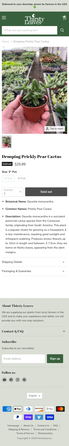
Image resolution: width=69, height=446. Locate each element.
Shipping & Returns (18, 429)
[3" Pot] (8, 182)
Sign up (55, 359)
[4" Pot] (22, 182)
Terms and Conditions (44, 429)
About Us (28, 425)
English (33, 395)
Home (5, 41)
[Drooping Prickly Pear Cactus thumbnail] (6, 142)
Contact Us (43, 425)
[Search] (62, 30)
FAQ (55, 425)
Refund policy (45, 433)
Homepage (13, 425)
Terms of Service (25, 433)
